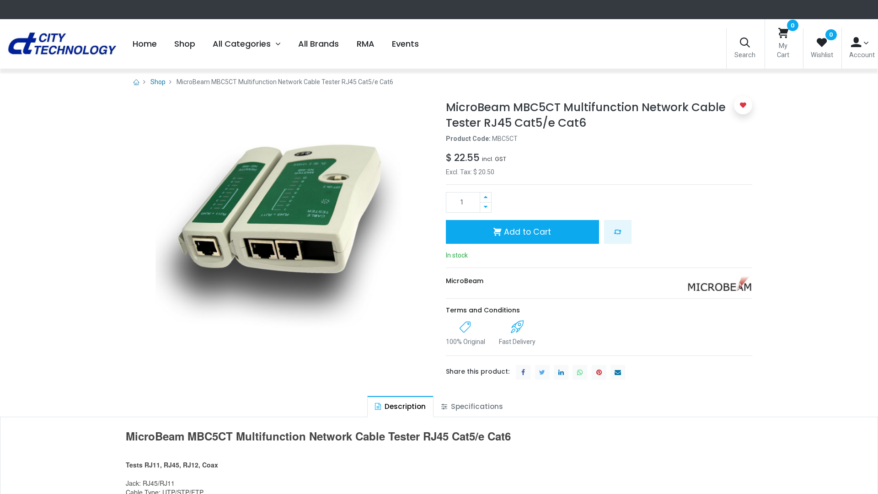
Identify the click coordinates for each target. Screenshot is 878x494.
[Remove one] (485, 207)
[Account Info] (860, 43)
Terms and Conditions (483, 310)
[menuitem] (144, 44)
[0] (783, 33)
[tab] (400, 406)
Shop (158, 82)
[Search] (745, 43)
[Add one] (485, 197)
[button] (618, 232)
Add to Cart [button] (526, 231)
